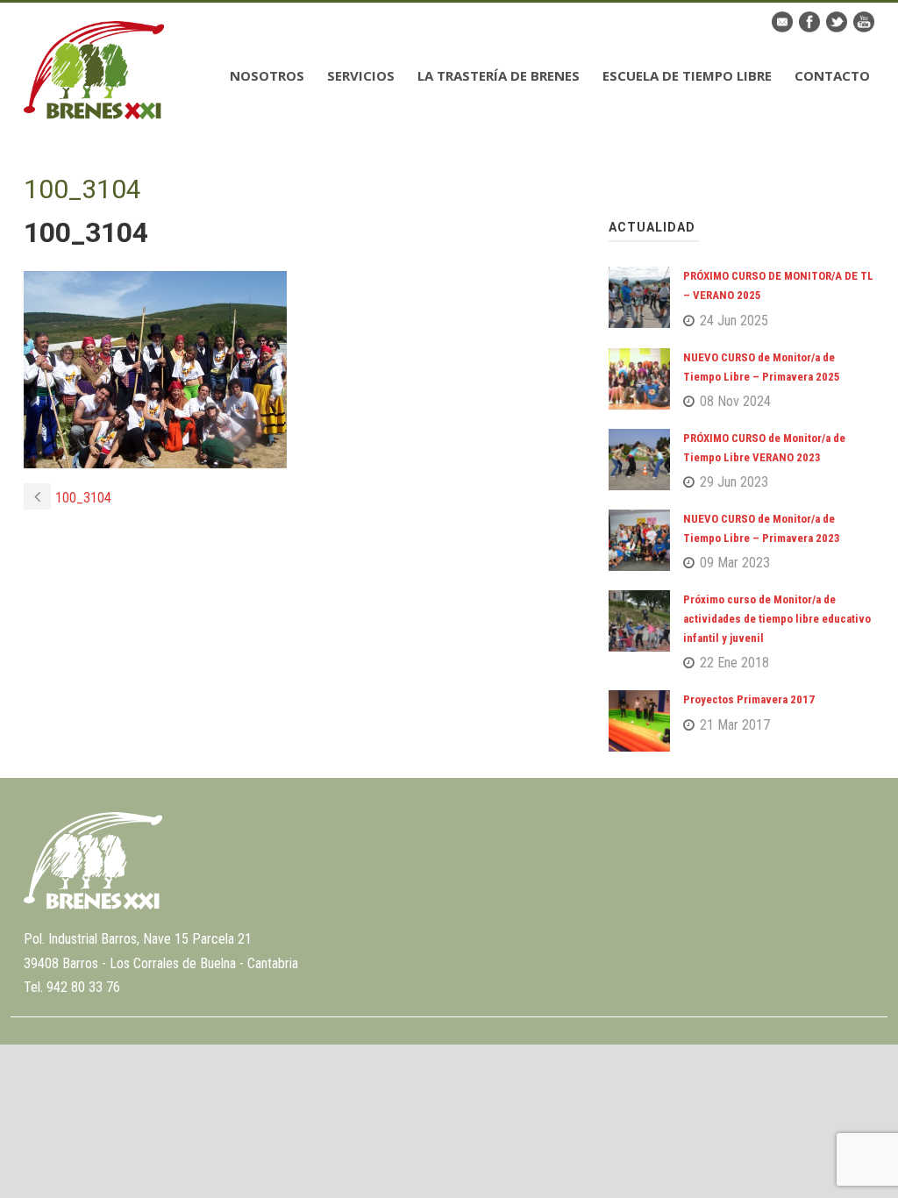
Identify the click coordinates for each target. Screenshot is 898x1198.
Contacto (832, 75)
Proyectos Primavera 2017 (749, 699)
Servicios (361, 75)
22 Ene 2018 (734, 662)
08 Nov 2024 (735, 401)
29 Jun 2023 (734, 482)
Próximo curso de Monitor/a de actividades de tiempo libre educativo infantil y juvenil (777, 619)
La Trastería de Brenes (498, 75)
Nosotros (267, 75)
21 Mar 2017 (735, 725)
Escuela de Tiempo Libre (687, 75)
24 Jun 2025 (734, 320)
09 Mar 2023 (735, 562)
